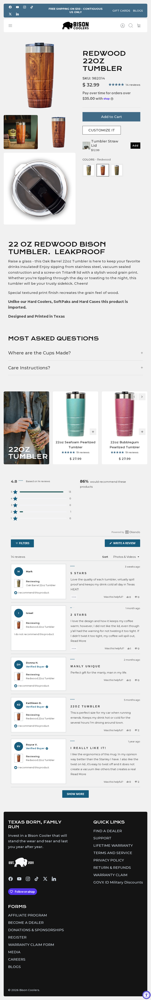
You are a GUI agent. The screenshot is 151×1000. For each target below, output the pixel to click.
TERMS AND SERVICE (112, 853)
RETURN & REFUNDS (112, 867)
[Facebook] (10, 7)
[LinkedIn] (17, 13)
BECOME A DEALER (26, 923)
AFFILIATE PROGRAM (27, 915)
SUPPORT (102, 838)
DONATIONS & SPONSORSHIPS (36, 930)
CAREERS (16, 959)
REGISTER (17, 937)
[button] (41, 492)
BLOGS (138, 10)
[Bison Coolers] (75, 26)
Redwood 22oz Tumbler (40, 626)
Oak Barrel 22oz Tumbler (41, 585)
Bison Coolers (29, 990)
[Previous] (134, 396)
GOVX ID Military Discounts (118, 882)
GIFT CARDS (121, 10)
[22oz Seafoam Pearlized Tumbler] (75, 414)
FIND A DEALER (107, 831)
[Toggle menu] (12, 25)
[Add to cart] (93, 431)
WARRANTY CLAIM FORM (31, 945)
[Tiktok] (31, 7)
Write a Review (126, 544)
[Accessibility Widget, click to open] (146, 995)
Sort (105, 557)
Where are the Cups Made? (39, 353)
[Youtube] (17, 7)
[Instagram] (24, 7)
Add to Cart (111, 117)
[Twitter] (10, 13)
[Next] (141, 396)
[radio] (88, 170)
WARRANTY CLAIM (110, 875)
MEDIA (14, 952)
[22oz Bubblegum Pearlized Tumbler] (124, 414)
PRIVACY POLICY (108, 860)
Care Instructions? (29, 367)
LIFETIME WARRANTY (113, 845)
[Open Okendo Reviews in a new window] (126, 532)
